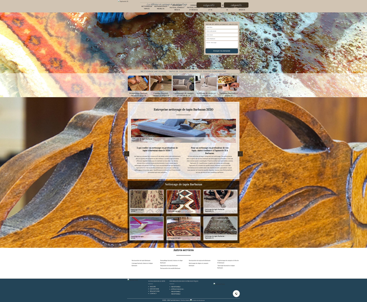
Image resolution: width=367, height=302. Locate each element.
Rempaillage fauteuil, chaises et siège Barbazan (171, 262)
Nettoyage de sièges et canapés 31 (227, 7)
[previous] (126, 153)
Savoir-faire (154, 289)
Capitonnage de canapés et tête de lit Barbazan (228, 262)
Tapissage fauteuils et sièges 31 (242, 7)
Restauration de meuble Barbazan (170, 268)
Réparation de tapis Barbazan (169, 265)
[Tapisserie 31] (123, 1)
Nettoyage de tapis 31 (146, 7)
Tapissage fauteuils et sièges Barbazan (226, 267)
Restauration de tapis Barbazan (141, 260)
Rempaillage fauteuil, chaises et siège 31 (177, 7)
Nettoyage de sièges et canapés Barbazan (198, 264)
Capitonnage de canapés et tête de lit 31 (210, 7)
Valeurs (153, 286)
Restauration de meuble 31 (160, 7)
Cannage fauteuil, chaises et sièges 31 (193, 7)
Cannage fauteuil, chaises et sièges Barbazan (142, 264)
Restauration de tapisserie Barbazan (199, 260)
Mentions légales (185, 300)
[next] (240, 153)
